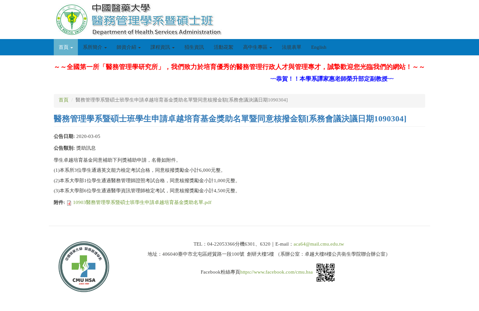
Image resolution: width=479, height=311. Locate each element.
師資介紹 (127, 47)
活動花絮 (223, 47)
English (319, 47)
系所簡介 (93, 47)
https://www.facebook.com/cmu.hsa (276, 272)
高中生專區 (256, 47)
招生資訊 (194, 47)
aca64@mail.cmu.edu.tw (319, 244)
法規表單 (291, 47)
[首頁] (140, 19)
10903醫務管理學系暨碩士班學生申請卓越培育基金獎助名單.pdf (142, 202)
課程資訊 (161, 47)
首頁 (64, 47)
